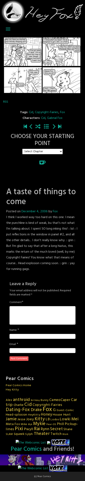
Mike (24, 424)
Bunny (45, 400)
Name (13, 330)
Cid (31, 112)
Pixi (19, 429)
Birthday (35, 400)
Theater (42, 433)
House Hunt (62, 414)
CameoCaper (59, 400)
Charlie (19, 405)
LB (48, 419)
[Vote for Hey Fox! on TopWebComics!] (60, 442)
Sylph (29, 434)
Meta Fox (13, 424)
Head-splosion (16, 414)
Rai (37, 429)
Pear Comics (26, 449)
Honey (46, 414)
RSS (5, 101)
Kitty (40, 419)
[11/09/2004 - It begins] (25, 127)
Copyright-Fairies (46, 112)
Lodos (55, 419)
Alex (9, 400)
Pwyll (28, 429)
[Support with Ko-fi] (42, 162)
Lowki (65, 419)
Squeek (19, 434)
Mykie (39, 424)
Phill (60, 424)
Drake (36, 410)
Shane (68, 429)
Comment (15, 302)
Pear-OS (51, 424)
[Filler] (31, 127)
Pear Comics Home (18, 385)
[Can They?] (59, 127)
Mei (75, 419)
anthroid (21, 399)
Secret (56, 429)
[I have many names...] (53, 127)
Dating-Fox (18, 410)
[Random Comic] (37, 127)
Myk (30, 424)
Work (65, 434)
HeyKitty (34, 414)
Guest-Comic (65, 410)
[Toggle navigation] (8, 29)
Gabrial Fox (55, 118)
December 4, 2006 (34, 211)
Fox (62, 112)
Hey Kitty (12, 389)
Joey (30, 419)
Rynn (45, 429)
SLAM (9, 434)
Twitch (56, 434)
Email (12, 344)
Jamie (11, 419)
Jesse (22, 419)
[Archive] (46, 127)
